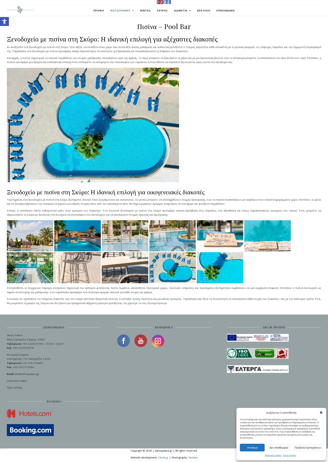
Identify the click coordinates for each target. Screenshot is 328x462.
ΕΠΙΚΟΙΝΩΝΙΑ (225, 10)
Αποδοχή (252, 447)
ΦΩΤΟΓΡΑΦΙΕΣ (120, 10)
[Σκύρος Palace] (20, 10)
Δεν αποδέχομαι (279, 447)
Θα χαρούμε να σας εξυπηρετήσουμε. (145, 303)
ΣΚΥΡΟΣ (162, 10)
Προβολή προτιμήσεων (308, 447)
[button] (4, 21)
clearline (193, 457)
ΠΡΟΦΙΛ (98, 10)
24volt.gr (163, 457)
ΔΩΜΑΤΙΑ (180, 10)
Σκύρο (64, 47)
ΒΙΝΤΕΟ (145, 10)
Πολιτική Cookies (273, 455)
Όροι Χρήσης (289, 455)
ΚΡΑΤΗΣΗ (203, 10)
